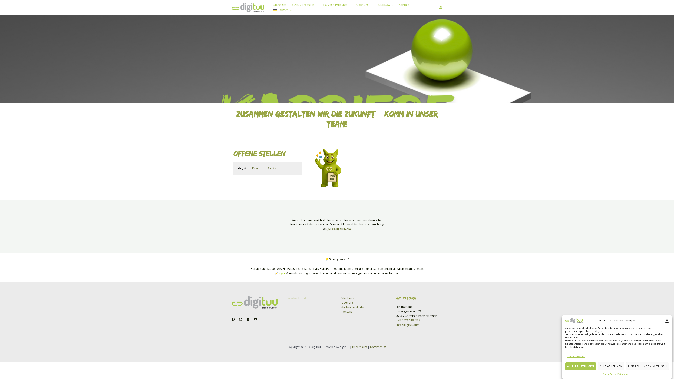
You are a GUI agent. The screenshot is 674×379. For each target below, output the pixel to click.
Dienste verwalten (576, 356)
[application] (316, 5)
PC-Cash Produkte (335, 5)
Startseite (279, 5)
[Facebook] (233, 319)
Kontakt (404, 5)
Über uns (362, 5)
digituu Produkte (303, 5)
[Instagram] (240, 319)
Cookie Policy (609, 374)
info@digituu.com (407, 325)
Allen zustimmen (580, 366)
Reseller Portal (296, 298)
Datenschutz (623, 374)
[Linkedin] (248, 319)
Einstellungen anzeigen (647, 366)
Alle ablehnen (611, 366)
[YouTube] (255, 319)
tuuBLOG (384, 5)
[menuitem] (283, 10)
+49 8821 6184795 (408, 320)
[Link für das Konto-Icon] (440, 7)
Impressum (359, 347)
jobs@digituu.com (339, 229)
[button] (667, 320)
